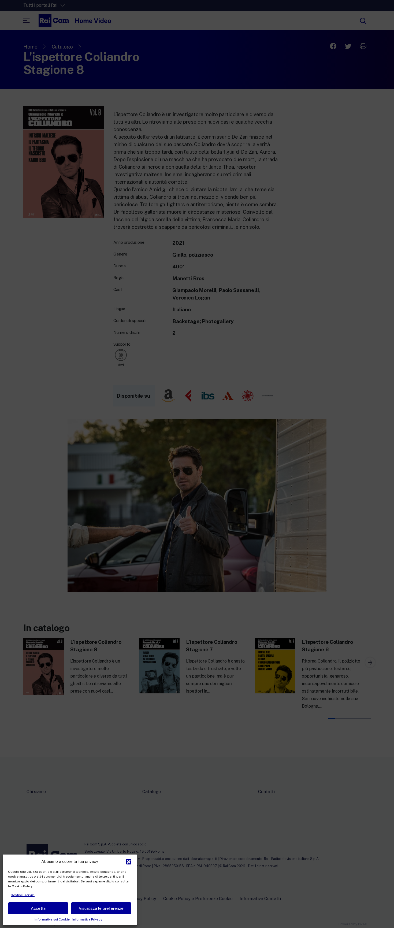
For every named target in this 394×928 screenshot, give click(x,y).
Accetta (38, 908)
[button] (128, 861)
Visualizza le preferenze (101, 908)
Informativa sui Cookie (52, 919)
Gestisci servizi (23, 895)
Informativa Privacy (87, 919)
